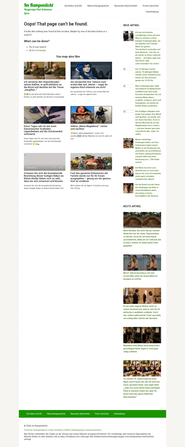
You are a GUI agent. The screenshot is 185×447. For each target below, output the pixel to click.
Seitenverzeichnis (93, 430)
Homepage (40, 50)
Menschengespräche (98, 5)
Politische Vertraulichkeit (35, 430)
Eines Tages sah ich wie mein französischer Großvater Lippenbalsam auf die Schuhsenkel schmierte (43, 130)
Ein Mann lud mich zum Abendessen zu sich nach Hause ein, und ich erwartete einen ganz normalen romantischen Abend (148, 173)
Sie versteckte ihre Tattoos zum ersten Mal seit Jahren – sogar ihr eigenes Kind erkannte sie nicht (89, 84)
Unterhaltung (152, 11)
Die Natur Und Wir (73, 5)
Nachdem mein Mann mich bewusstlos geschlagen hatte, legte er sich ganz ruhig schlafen (141, 348)
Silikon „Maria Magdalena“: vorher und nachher (88, 127)
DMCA (67, 430)
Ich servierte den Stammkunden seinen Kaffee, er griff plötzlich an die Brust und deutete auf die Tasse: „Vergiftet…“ (44, 85)
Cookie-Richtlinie (55, 430)
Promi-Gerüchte (151, 5)
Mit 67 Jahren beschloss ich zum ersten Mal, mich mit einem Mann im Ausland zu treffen (140, 276)
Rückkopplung (77, 430)
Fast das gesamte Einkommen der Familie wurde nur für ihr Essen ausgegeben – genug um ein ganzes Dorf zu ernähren (90, 177)
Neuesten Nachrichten (125, 5)
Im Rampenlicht (38, 5)
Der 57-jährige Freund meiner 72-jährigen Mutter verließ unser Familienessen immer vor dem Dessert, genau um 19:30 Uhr (148, 75)
